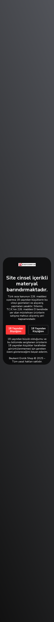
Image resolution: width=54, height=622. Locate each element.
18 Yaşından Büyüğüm (15, 330)
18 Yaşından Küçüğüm (38, 330)
